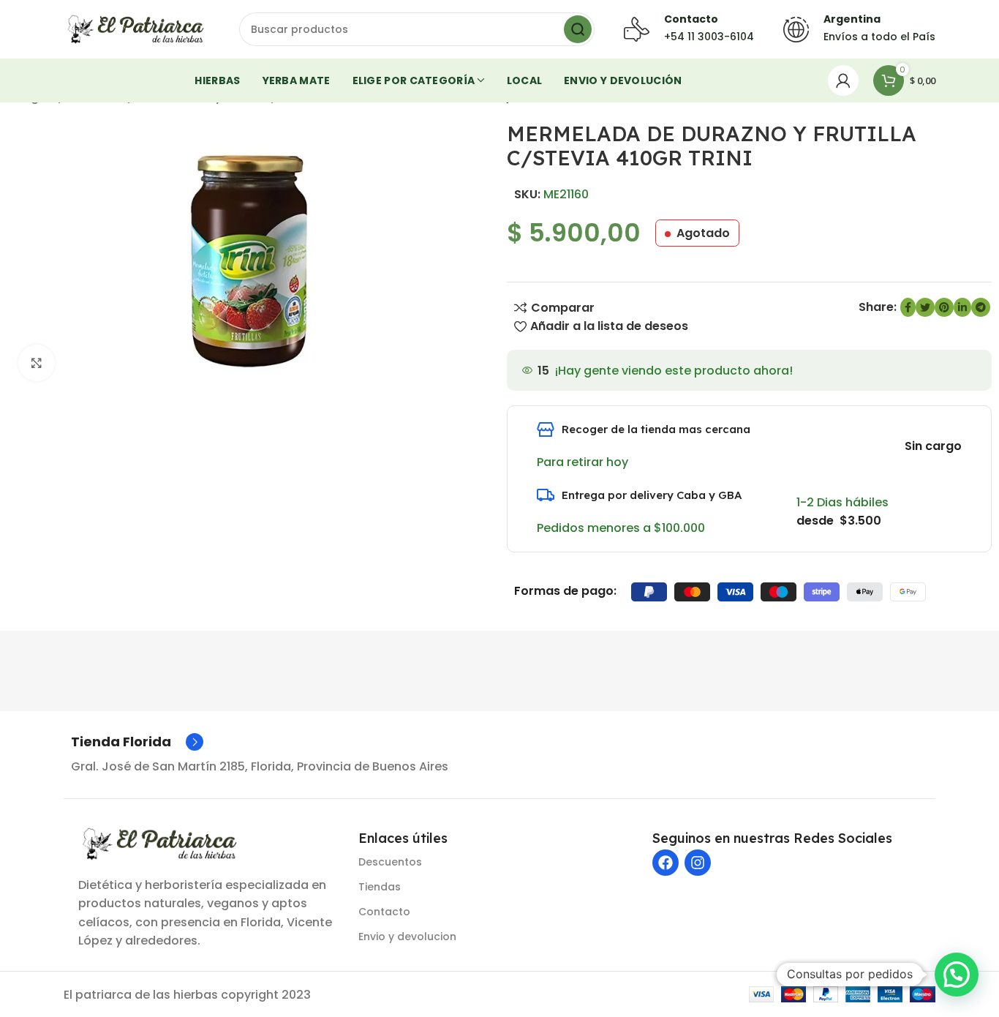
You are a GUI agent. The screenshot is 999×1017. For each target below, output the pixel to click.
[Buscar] (578, 29)
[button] (957, 975)
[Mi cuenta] (843, 80)
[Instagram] (698, 862)
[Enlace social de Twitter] (925, 307)
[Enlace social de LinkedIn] (962, 307)
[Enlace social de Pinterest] (944, 307)
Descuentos (390, 862)
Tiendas (379, 886)
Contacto (384, 911)
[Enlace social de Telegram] (980, 307)
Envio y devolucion (407, 936)
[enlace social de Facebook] (908, 307)
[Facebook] (665, 862)
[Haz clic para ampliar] (36, 363)
